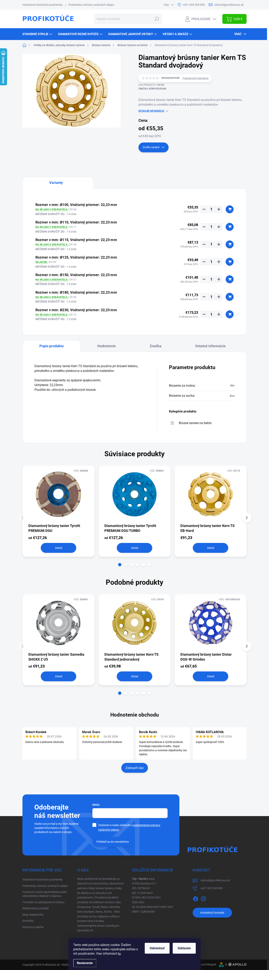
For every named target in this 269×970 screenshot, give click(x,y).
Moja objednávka (32, 914)
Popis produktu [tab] (51, 346)
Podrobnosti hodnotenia (196, 78)
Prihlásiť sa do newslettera (112, 841)
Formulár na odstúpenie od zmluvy (43, 902)
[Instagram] (203, 898)
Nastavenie (85, 963)
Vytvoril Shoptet (206, 964)
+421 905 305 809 (211, 888)
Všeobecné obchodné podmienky (42, 4)
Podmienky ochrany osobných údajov (91, 4)
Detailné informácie (151, 111)
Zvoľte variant (151, 147)
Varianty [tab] (56, 183)
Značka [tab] (155, 346)
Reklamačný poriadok (35, 908)
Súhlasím (184, 948)
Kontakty (28, 920)
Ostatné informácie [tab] (210, 346)
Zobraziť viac (134, 768)
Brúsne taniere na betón (195, 423)
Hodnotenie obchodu (134, 715)
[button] (120, 565)
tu (119, 953)
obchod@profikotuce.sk (215, 880)
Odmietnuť (157, 948)
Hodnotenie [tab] (106, 346)
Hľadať (157, 18)
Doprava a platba (33, 927)
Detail (58, 547)
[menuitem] (37, 34)
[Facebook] (196, 898)
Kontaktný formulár (212, 912)
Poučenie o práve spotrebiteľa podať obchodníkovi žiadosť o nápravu (44, 893)
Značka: (152, 88)
